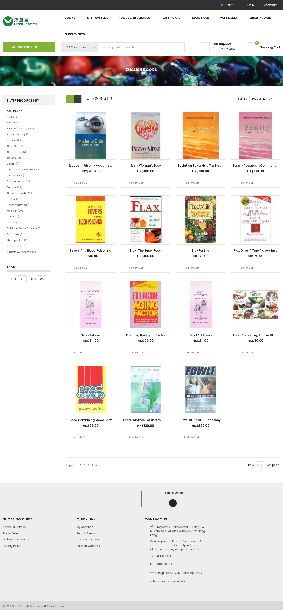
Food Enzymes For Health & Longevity (151, 420)
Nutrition (15, 216)
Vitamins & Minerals (21, 252)
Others (14, 222)
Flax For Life (200, 250)
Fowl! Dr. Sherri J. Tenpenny (201, 420)
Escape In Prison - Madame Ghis (92, 166)
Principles (15, 234)
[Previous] (76, 465)
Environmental (18, 181)
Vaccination (16, 246)
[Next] (100, 465)
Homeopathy (18, 205)
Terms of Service (14, 527)
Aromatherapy (18, 134)
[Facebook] (173, 503)
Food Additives (200, 335)
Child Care (16, 146)
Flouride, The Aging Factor (145, 335)
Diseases (15, 175)
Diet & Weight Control (23, 169)
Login (250, 5)
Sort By (242, 99)
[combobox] (141, 47)
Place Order (11, 533)
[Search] (178, 47)
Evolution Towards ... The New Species (206, 166)
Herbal (14, 199)
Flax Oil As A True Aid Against (255, 250)
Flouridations (91, 335)
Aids (12, 117)
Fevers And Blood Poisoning (90, 250)
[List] (78, 99)
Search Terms (86, 533)
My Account (85, 527)
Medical (15, 211)
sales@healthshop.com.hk (167, 581)
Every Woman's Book (145, 166)
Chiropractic (17, 152)
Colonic (14, 158)
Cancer (14, 140)
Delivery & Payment (16, 539)
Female (14, 187)
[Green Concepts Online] (20, 21)
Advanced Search (88, 539)
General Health (19, 193)
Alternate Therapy (20, 128)
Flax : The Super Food (145, 250)
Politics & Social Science (24, 228)
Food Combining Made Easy (91, 420)
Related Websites (88, 546)
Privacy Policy (12, 546)
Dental (13, 164)
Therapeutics (18, 240)
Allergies (14, 122)
